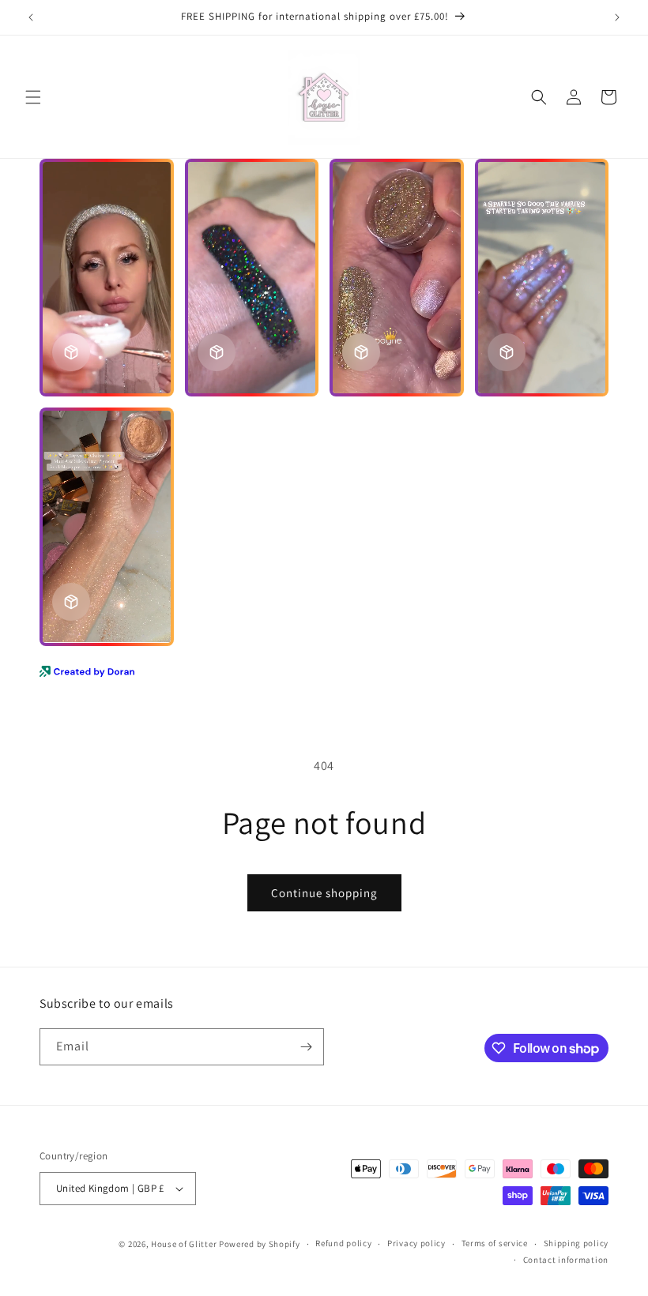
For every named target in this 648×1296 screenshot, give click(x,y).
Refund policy (343, 1243)
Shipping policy (576, 1243)
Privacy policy (416, 1243)
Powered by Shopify (259, 1243)
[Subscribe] (305, 1046)
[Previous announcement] (30, 17)
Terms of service (495, 1243)
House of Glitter (184, 1243)
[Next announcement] (617, 17)
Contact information (565, 1259)
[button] (33, 97)
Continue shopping (324, 892)
